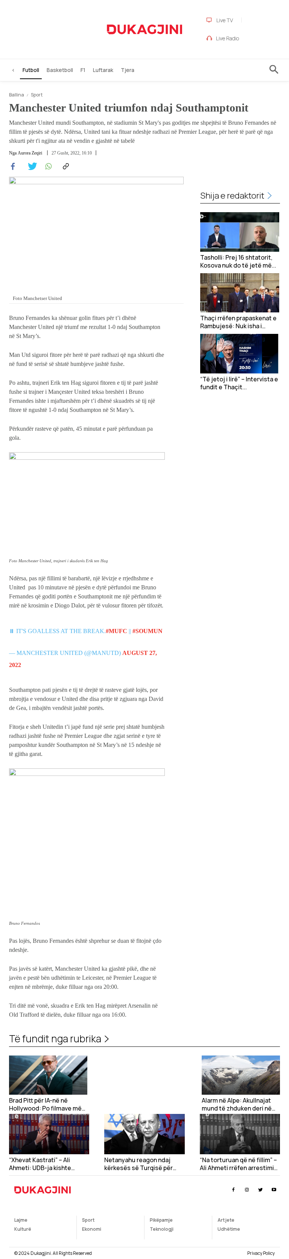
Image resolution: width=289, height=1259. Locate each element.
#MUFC (116, 631)
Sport (37, 95)
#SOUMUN (147, 631)
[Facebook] (12, 166)
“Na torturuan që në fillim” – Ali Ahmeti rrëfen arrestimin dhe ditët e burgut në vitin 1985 (238, 1164)
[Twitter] (30, 166)
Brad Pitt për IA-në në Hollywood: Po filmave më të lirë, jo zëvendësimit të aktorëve (45, 1104)
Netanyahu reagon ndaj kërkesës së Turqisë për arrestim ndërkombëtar (138, 1164)
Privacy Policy (261, 1253)
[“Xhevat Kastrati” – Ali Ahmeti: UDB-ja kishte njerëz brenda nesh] (49, 1134)
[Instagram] (246, 1190)
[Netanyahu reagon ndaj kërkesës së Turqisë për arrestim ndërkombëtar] (144, 1134)
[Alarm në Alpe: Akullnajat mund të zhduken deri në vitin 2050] (241, 1075)
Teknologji (161, 1229)
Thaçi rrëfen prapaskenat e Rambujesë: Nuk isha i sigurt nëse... (238, 322)
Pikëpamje (161, 1220)
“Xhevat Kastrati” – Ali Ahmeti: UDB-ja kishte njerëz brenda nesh (40, 1164)
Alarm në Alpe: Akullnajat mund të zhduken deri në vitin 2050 (237, 1104)
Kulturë (22, 1229)
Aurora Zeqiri (30, 153)
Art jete (226, 1220)
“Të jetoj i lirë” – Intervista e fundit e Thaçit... (239, 383)
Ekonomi (91, 1229)
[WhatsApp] (47, 166)
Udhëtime (229, 1229)
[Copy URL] (64, 166)
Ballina (16, 95)
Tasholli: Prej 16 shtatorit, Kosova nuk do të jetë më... (238, 261)
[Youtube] (274, 1190)
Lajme (20, 1220)
